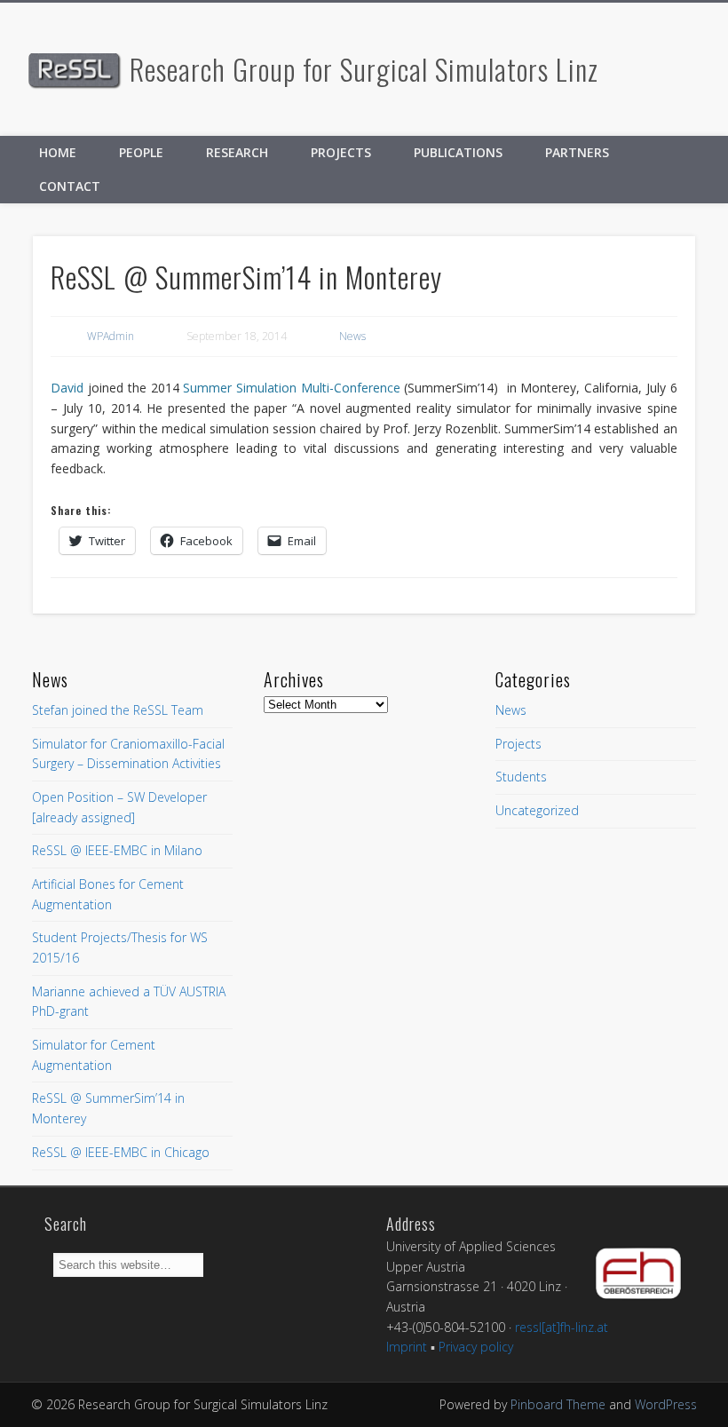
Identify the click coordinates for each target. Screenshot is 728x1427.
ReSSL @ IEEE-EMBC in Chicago (121, 1152)
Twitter (708, 70)
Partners (577, 152)
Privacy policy (476, 1346)
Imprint (406, 1346)
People (141, 152)
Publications (458, 152)
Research (237, 152)
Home (57, 152)
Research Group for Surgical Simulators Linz (364, 69)
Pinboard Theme (557, 1404)
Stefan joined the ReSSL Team (117, 710)
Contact (69, 186)
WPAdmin (110, 336)
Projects (341, 152)
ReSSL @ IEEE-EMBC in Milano (117, 850)
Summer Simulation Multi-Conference (291, 387)
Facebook (671, 70)
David (67, 387)
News (352, 336)
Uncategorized (537, 810)
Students (521, 776)
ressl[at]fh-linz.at (561, 1327)
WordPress (666, 1404)
